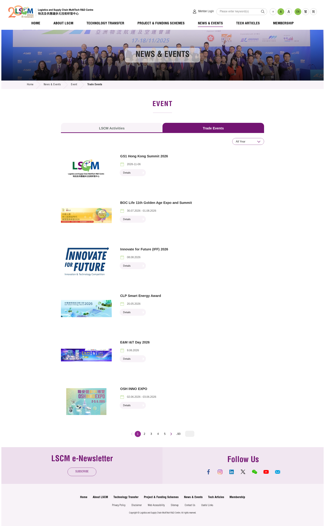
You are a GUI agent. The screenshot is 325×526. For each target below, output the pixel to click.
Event (74, 84)
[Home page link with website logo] (50, 11)
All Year (240, 141)
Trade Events (213, 128)
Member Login (206, 11)
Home (30, 84)
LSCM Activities (112, 128)
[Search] (262, 11)
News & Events (52, 84)
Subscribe (82, 471)
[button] (277, 471)
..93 (178, 433)
